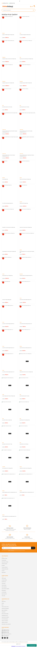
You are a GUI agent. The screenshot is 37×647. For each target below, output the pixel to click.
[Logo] (7, 6)
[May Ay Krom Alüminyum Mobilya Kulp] (27, 217)
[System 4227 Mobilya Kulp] (27, 193)
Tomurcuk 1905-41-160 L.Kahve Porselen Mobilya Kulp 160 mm (26, 131)
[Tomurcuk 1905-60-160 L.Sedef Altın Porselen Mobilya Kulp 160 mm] (27, 145)
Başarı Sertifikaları (4, 610)
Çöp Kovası (3, 583)
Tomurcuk (4, 129)
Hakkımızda (3, 601)
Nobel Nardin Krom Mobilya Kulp (7, 275)
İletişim (3, 603)
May (20, 57)
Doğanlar (3, 57)
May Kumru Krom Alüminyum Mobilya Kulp (26, 58)
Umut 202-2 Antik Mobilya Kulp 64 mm (8, 371)
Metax (21, 177)
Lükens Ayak (4, 578)
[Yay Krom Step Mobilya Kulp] (10, 289)
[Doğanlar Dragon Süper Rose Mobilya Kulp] (10, 48)
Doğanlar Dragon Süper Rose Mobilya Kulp (9, 58)
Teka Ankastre (4, 585)
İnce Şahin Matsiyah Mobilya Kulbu (25, 34)
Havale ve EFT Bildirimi (5, 608)
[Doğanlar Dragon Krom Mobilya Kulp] (10, 72)
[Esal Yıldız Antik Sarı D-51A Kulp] (10, 96)
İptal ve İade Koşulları (5, 613)
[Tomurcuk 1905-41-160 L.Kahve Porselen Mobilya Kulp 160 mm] (27, 120)
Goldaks (3, 466)
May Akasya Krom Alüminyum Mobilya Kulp (9, 251)
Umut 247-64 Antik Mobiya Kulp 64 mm (26, 323)
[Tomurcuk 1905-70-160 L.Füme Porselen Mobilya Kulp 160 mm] (10, 145)
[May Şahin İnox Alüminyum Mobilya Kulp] (10, 217)
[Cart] (34, 6)
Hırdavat (3, 570)
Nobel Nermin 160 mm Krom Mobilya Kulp (26, 371)
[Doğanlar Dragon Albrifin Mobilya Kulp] (27, 72)
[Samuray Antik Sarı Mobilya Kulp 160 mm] (27, 265)
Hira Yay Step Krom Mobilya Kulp (7, 468)
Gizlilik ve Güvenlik (4, 622)
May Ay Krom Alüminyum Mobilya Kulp (26, 227)
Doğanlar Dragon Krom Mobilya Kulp (8, 82)
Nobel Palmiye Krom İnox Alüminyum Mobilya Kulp (27, 252)
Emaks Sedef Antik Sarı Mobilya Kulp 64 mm (9, 516)
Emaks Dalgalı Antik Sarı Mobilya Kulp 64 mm (27, 492)
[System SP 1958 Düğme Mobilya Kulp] (10, 24)
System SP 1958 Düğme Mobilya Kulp (8, 34)
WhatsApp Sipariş (32, 645)
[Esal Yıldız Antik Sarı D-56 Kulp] (27, 96)
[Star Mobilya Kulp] (10, 169)
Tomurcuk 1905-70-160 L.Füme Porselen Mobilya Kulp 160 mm (8, 155)
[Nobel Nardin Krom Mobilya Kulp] (10, 265)
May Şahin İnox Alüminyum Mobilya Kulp (8, 227)
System (3, 33)
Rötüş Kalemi (4, 590)
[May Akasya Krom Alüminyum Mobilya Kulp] (10, 241)
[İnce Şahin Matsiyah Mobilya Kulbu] (27, 24)
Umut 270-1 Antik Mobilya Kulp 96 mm (8, 323)
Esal (3, 105)
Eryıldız (3, 177)
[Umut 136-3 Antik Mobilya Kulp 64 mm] (10, 337)
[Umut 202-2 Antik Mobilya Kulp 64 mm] (10, 361)
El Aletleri (3, 565)
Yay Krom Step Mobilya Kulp (6, 299)
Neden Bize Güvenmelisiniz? (6, 624)
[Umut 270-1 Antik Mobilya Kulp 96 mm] (10, 313)
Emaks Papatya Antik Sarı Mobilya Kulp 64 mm (9, 492)
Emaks (21, 346)
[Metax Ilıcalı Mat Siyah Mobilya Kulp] (27, 169)
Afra (20, 33)
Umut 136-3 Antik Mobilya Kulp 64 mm (8, 347)
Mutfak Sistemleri (4, 563)
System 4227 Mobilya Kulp (24, 203)
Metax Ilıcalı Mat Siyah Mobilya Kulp (25, 179)
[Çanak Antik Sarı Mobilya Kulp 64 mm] (27, 337)
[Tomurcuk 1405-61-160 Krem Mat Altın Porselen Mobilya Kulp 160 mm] (10, 120)
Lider (3, 394)
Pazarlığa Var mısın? (5, 615)
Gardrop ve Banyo (5, 567)
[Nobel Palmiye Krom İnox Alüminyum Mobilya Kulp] (27, 241)
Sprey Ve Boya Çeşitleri (5, 588)
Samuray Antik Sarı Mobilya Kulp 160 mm (26, 275)
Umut (20, 298)
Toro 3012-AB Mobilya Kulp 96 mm (7, 203)
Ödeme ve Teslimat (5, 620)
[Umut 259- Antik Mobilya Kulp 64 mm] (27, 289)
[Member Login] (32, 6)
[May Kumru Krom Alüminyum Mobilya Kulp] (27, 48)
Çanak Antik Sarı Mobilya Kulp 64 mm (25, 347)
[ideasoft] (13, 646)
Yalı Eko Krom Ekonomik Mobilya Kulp (26, 468)
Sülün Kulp (3, 595)
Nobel (21, 370)
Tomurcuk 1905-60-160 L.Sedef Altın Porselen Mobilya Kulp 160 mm (27, 155)
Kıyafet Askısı (4, 581)
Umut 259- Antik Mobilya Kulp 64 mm (25, 299)
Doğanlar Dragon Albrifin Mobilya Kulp (26, 82)
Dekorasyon (4, 572)
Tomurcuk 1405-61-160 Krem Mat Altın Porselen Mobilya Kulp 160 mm (9, 131)
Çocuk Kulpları (4, 592)
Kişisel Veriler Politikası (5, 617)
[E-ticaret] (18, 646)
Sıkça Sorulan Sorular (5, 606)
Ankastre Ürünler (4, 558)
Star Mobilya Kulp (5, 179)
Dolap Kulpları (4, 560)
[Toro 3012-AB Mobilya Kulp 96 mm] (10, 193)
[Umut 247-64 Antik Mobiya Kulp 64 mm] (27, 313)
